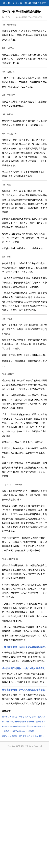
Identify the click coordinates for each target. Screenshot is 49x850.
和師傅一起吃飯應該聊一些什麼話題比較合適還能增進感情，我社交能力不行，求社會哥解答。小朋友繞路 (24, 726)
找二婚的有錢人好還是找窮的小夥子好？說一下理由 (23, 721)
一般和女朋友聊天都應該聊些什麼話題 (18, 731)
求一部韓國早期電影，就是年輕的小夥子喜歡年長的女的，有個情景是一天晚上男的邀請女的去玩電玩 (24, 668)
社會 (15, 3)
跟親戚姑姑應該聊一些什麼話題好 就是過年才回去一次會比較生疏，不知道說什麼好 (24, 736)
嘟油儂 (6, 3)
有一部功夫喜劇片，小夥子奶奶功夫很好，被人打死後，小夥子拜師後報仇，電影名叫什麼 (24, 716)
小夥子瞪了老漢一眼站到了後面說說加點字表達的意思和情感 (24, 647)
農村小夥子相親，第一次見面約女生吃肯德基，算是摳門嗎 (24, 689)
